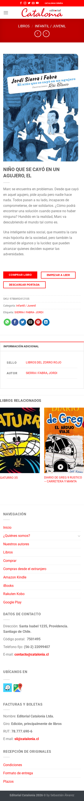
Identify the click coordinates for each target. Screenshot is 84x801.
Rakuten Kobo (14, 594)
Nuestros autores (16, 544)
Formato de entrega (18, 773)
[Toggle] (79, 535)
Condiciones (12, 765)
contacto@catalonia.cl (31, 654)
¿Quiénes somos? (16, 536)
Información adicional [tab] (21, 346)
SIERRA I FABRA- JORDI (29, 312)
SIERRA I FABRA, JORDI (41, 373)
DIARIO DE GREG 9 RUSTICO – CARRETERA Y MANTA (63, 479)
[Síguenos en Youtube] (37, 3)
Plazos (8, 781)
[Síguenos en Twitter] (29, 3)
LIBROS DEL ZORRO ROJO (43, 362)
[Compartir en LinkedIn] (46, 322)
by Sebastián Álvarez (60, 795)
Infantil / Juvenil (50, 26)
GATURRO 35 (9, 477)
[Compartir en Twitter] (22, 322)
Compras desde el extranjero (24, 569)
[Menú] (5, 12)
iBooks (8, 586)
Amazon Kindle (14, 577)
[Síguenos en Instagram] (25, 3)
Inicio (7, 527)
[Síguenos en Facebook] (21, 3)
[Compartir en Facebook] (15, 322)
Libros (24, 26)
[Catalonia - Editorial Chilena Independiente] (42, 13)
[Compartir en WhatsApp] (7, 322)
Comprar (9, 561)
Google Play (12, 602)
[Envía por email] (30, 322)
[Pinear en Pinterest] (38, 322)
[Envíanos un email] (33, 3)
